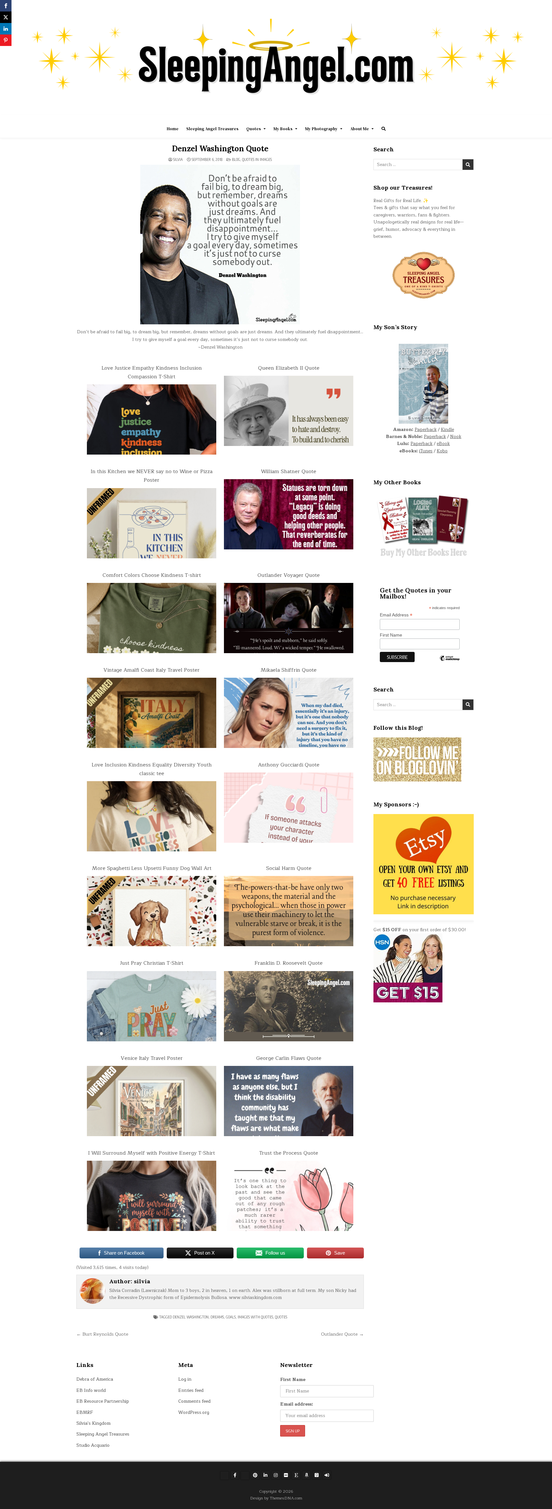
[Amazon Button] (306, 1475)
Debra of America (94, 1379)
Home (173, 129)
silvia (178, 160)
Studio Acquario (93, 1445)
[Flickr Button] (286, 1475)
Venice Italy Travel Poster (152, 1058)
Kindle (447, 429)
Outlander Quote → (342, 1334)
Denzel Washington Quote (220, 149)
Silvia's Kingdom (93, 1423)
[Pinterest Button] (255, 1475)
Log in (184, 1379)
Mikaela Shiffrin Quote (289, 670)
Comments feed (194, 1401)
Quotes (253, 129)
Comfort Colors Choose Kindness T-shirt (152, 575)
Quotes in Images (257, 159)
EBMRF (84, 1412)
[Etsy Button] (296, 1475)
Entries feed (190, 1390)
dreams (217, 1317)
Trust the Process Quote (288, 1153)
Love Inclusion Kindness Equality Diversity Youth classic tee (152, 769)
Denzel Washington (191, 1317)
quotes (281, 1317)
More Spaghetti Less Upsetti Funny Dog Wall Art (151, 868)
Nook (455, 436)
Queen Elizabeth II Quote (288, 368)
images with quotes (255, 1317)
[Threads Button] (245, 1475)
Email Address (396, 615)
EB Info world (91, 1390)
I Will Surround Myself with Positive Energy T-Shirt (151, 1153)
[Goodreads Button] (316, 1475)
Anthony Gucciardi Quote (288, 765)
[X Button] (224, 1475)
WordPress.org (193, 1412)
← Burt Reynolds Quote (102, 1334)
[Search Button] (383, 129)
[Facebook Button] (235, 1475)
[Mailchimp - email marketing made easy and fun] (449, 663)
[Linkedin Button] (265, 1475)
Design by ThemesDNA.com (276, 1498)
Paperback (426, 429)
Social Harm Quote (288, 868)
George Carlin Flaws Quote (288, 1058)
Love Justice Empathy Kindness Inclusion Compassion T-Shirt (152, 372)
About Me (359, 129)
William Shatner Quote (288, 471)
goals (231, 1317)
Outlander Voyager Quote (288, 575)
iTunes (426, 451)
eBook (443, 443)
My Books (283, 129)
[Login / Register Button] (327, 1475)
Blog (236, 159)
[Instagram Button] (276, 1475)
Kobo (442, 451)
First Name (391, 635)
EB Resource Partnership (102, 1401)
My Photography (321, 129)
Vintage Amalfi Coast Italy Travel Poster (151, 670)
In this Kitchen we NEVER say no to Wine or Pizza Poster (151, 475)
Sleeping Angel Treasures (212, 129)
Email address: (296, 1404)
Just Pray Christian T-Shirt (151, 963)
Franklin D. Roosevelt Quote (289, 963)
